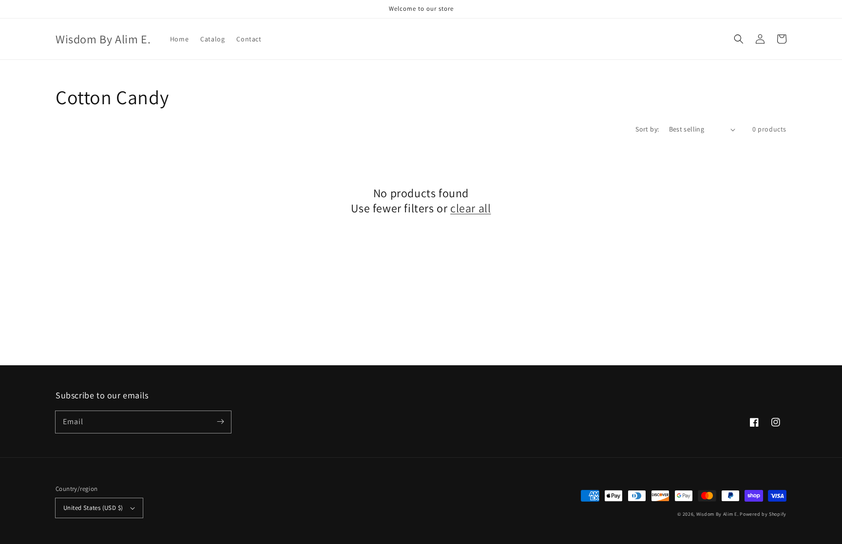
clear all (470, 208)
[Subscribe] (220, 421)
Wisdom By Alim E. (717, 514)
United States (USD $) (93, 508)
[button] (738, 39)
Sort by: (647, 129)
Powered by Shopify (763, 514)
